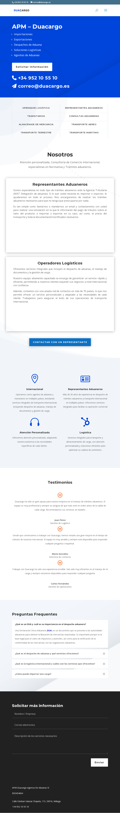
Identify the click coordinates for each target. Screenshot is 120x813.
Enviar (99, 762)
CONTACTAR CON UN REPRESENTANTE (60, 342)
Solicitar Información (32, 66)
